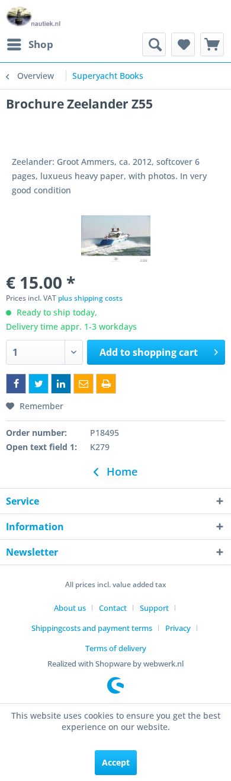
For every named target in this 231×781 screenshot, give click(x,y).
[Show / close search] (154, 44)
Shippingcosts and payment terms (91, 628)
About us (70, 608)
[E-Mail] (83, 383)
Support (154, 608)
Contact (113, 608)
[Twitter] (38, 383)
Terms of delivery (115, 648)
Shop (40, 44)
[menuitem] (29, 44)
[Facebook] (16, 383)
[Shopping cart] (212, 44)
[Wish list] (183, 44)
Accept (116, 762)
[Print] (106, 383)
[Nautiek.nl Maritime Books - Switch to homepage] (33, 16)
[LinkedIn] (61, 383)
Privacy (178, 628)
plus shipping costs (90, 298)
